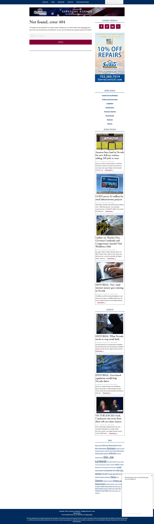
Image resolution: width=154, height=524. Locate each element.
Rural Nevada (110, 116)
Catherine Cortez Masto (110, 451)
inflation (117, 464)
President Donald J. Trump (112, 484)
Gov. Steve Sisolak (111, 462)
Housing (112, 464)
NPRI (117, 477)
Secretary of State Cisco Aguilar (110, 488)
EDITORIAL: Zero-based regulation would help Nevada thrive (108, 378)
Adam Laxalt (98, 445)
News (113, 476)
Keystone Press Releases (110, 95)
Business (110, 120)
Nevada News (110, 108)
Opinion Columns (108, 481)
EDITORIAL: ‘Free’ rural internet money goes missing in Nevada (109, 288)
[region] (110, 57)
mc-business (107, 470)
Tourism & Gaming (110, 112)
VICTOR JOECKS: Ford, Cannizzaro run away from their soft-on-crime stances (109, 419)
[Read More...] (109, 170)
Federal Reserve (99, 457)
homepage (84, 27)
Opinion (109, 124)
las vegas (111, 467)
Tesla (110, 490)
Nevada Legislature (104, 477)
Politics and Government (110, 99)
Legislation (109, 103)
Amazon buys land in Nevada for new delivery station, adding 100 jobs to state (110, 155)
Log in (93, 511)
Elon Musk (119, 453)
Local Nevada (99, 470)
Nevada (105, 474)
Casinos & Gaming (99, 451)
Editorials (112, 453)
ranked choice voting (106, 486)
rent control (115, 486)
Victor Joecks (115, 490)
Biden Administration (101, 448)
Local (119, 467)
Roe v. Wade (121, 486)
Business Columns (120, 448)
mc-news (116, 470)
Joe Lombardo (105, 467)
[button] (110, 57)
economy (106, 453)
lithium (115, 467)
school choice (99, 488)
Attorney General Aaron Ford (111, 445)
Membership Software (137, 513)
